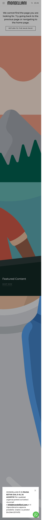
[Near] (35, 490)
